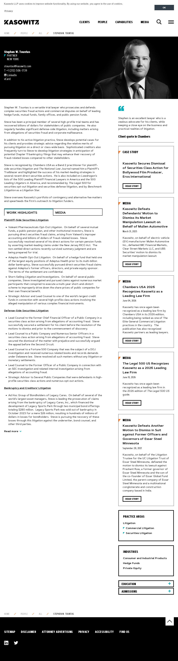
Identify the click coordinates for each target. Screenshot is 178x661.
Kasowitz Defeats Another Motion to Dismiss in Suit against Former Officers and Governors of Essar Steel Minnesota (145, 434)
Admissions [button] (129, 591)
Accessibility (104, 632)
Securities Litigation (139, 533)
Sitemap (9, 632)
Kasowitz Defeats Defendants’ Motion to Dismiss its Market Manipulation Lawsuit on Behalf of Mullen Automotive (145, 217)
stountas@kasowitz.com (17, 66)
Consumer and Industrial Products (145, 558)
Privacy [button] (8, 10)
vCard (7, 79)
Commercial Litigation (140, 528)
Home (7, 33)
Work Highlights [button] (22, 212)
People (102, 22)
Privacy (83, 632)
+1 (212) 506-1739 (16, 70)
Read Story (132, 186)
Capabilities (124, 22)
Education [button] (129, 584)
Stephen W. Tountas (63, 33)
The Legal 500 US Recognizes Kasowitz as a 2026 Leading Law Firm (146, 368)
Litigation (129, 523)
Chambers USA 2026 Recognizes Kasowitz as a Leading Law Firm (143, 291)
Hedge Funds (131, 563)
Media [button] (60, 212)
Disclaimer (28, 632)
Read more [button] (11, 431)
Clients (84, 22)
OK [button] (164, 7)
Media (145, 22)
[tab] (53, 326)
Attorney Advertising (57, 632)
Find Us (124, 632)
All (40, 33)
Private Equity (132, 568)
